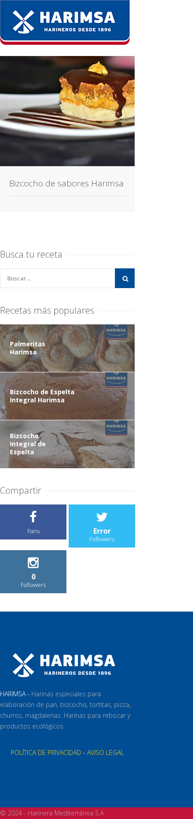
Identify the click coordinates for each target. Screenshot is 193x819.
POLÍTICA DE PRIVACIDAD (46, 752)
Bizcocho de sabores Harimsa (66, 183)
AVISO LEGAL (105, 752)
